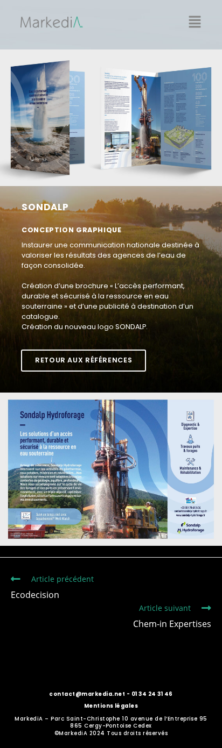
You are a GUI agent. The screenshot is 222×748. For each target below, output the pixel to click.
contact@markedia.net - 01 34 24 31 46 (110, 693)
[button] (195, 22)
